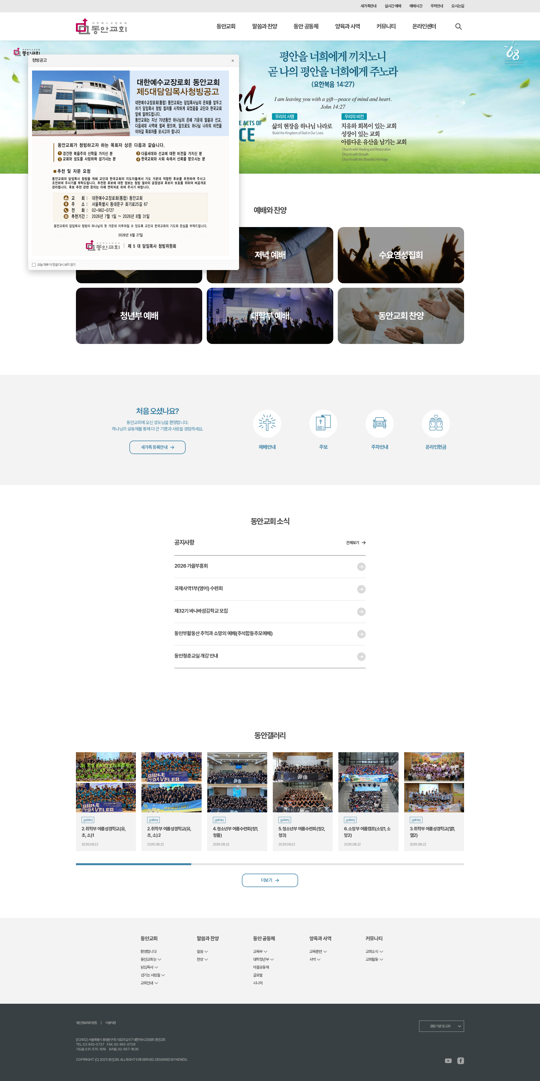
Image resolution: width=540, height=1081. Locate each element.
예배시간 (416, 6)
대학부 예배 (270, 316)
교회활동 (372, 959)
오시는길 (457, 6)
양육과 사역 (347, 26)
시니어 (257, 983)
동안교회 (226, 26)
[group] (106, 801)
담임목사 (147, 967)
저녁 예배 (270, 255)
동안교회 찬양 (401, 316)
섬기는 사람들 (150, 975)
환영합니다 (148, 951)
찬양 (200, 959)
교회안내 (147, 983)
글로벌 (257, 975)
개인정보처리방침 (86, 1023)
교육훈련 (315, 951)
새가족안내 (368, 6)
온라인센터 (424, 26)
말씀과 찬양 (264, 26)
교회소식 (372, 951)
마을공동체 (261, 967)
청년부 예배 (139, 316)
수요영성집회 (401, 255)
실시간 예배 (393, 6)
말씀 (200, 951)
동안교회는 (148, 959)
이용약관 (110, 1023)
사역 (312, 959)
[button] (462, 102)
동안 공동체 (306, 26)
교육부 (257, 951)
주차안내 (437, 6)
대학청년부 (261, 959)
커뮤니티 (386, 26)
